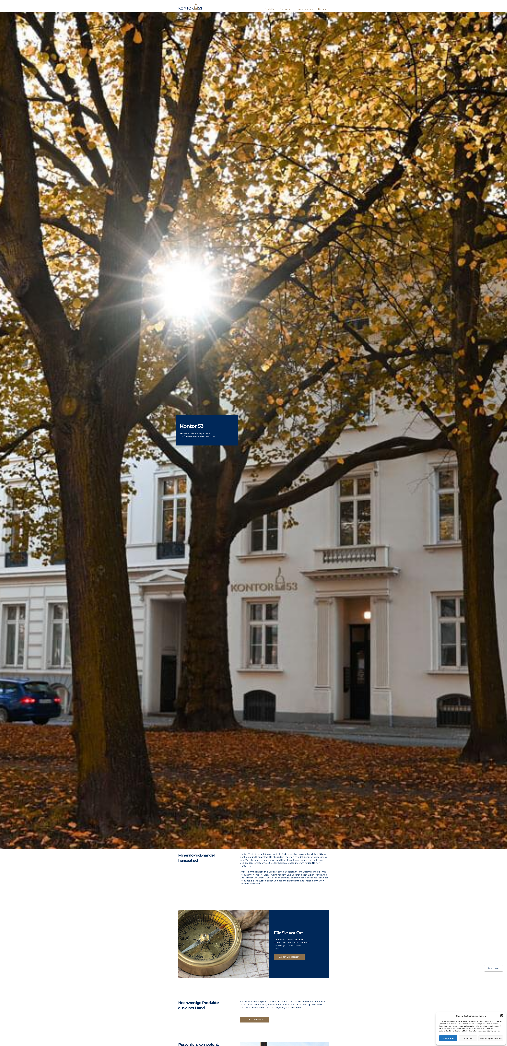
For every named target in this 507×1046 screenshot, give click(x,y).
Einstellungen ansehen (491, 1038)
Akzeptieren (448, 1038)
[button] (501, 1016)
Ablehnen (468, 1038)
